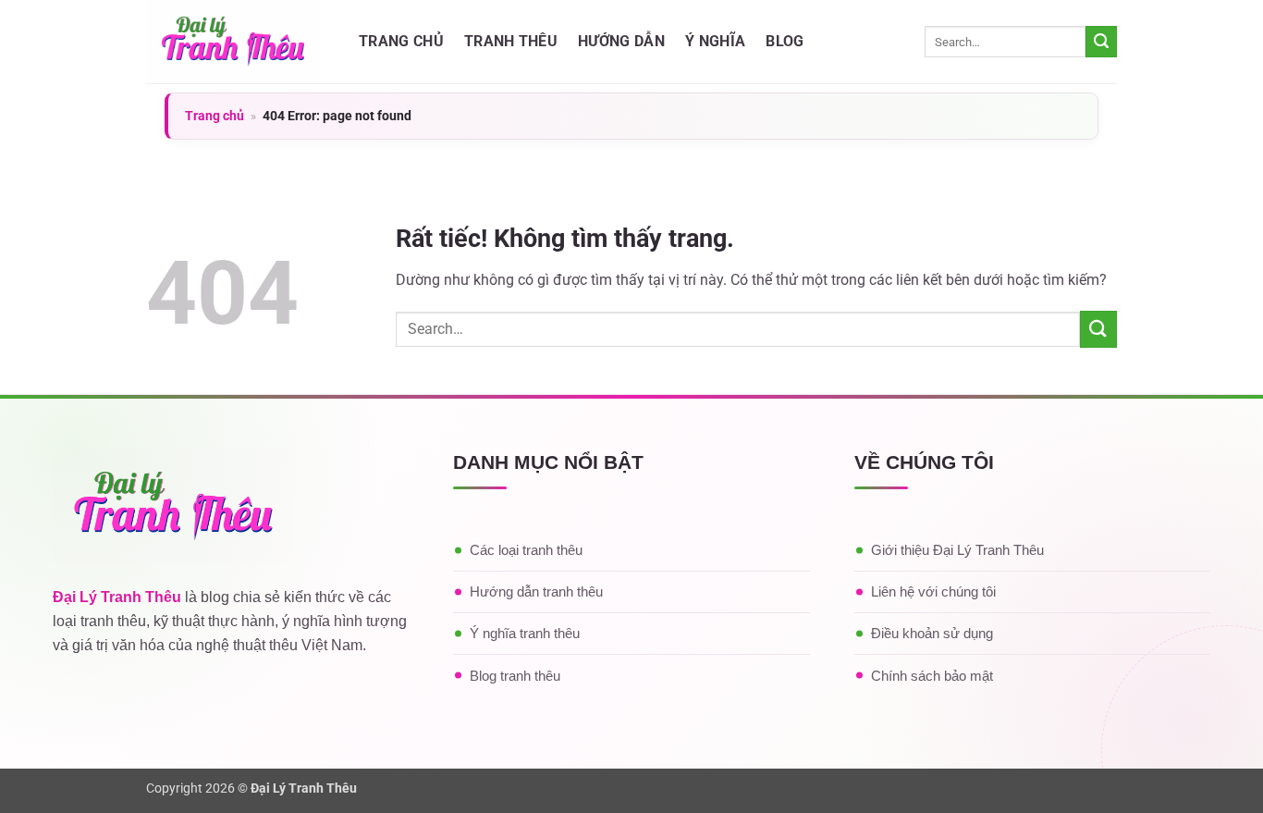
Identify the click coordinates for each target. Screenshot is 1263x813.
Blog (784, 41)
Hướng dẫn (621, 41)
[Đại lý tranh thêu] (238, 41)
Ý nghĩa (715, 41)
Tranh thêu (511, 41)
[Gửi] (1101, 41)
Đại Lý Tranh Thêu (117, 597)
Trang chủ (401, 41)
